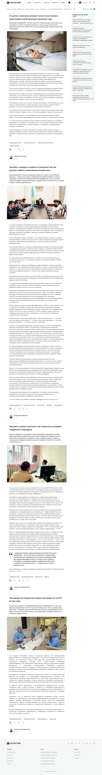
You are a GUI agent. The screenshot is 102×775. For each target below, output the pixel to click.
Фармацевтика (42, 719)
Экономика (10, 761)
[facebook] (79, 743)
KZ (75, 2)
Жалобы (49, 405)
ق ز (88, 2)
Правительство (14, 577)
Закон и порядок (29, 9)
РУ (80, 2)
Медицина (40, 405)
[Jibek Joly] (86, 9)
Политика (9, 755)
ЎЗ (90, 2)
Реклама (76, 758)
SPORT (63, 2)
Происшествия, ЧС (29, 143)
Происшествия (14, 146)
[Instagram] (10, 149)
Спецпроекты (43, 9)
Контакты (76, 755)
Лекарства (52, 719)
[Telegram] (19, 149)
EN (82, 2)
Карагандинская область (45, 143)
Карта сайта (77, 752)
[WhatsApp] (14, 149)
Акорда (14, 9)
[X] (27, 149)
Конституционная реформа (55, 9)
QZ (77, 2)
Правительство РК (29, 405)
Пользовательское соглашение (49, 752)
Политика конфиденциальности (49, 755)
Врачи (47, 577)
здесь (57, 399)
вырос (14, 571)
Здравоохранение (15, 143)
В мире (9, 763)
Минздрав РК (58, 405)
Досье (37, 9)
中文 (85, 2)
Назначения (20, 9)
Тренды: (9, 9)
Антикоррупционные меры (48, 761)
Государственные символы (48, 758)
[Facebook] (23, 149)
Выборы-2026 (68, 9)
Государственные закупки (48, 763)
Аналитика (55, 2)
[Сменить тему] (70, 2)
